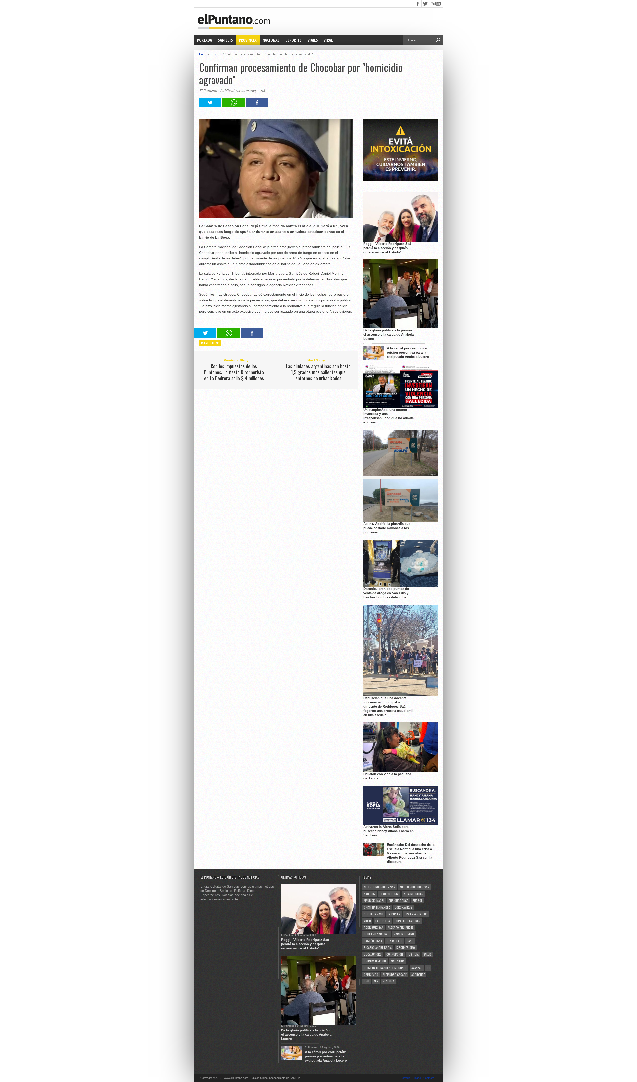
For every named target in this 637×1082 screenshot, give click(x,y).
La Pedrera (382, 921)
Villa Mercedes (413, 894)
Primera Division (375, 961)
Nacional (271, 40)
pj (428, 968)
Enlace (417, 1077)
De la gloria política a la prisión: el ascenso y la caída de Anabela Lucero (388, 334)
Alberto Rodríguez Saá (379, 887)
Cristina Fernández (377, 907)
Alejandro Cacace (395, 974)
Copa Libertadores (407, 921)
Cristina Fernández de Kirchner (385, 968)
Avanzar (416, 968)
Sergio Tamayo (373, 914)
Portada (204, 40)
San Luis (225, 40)
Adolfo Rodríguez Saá (414, 887)
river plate (394, 941)
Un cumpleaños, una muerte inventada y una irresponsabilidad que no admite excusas (388, 416)
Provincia (248, 40)
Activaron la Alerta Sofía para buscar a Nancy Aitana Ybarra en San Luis (388, 831)
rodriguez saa (373, 927)
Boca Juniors (373, 954)
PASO (410, 941)
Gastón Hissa (373, 941)
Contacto (428, 1077)
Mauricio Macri (374, 900)
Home (203, 54)
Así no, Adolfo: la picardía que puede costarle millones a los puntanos (386, 528)
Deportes (293, 40)
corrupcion (394, 954)
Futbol (417, 900)
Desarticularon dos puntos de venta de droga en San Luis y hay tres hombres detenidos (386, 593)
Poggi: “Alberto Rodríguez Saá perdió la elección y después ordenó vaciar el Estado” (387, 248)
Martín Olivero (404, 934)
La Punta (394, 914)
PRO (366, 981)
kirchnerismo (405, 947)
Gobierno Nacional (376, 934)
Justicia (413, 954)
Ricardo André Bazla (378, 947)
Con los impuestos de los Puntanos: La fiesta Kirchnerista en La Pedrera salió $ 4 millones (234, 372)
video (367, 921)
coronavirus (403, 907)
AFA (376, 981)
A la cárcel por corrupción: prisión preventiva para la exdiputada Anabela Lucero (408, 352)
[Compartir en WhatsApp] (233, 106)
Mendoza (388, 981)
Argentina (397, 961)
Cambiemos (371, 974)
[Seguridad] (400, 180)
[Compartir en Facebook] (257, 106)
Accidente (418, 974)
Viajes (313, 40)
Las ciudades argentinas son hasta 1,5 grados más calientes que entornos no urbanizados (318, 372)
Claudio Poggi (389, 894)
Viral (328, 40)
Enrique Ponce (398, 900)
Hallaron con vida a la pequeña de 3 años (387, 776)
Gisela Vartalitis (416, 914)
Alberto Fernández (400, 927)
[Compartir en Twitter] (210, 106)
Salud (427, 954)
